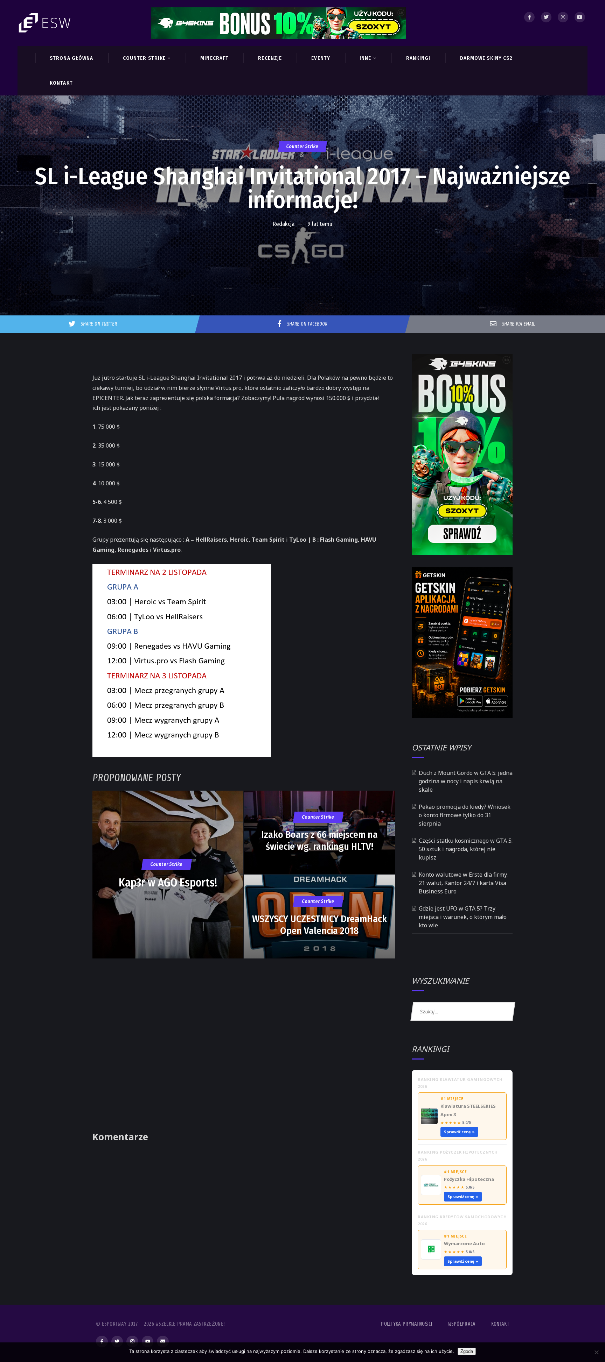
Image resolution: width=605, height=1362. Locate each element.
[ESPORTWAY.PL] (46, 23)
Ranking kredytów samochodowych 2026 (462, 1220)
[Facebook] (529, 17)
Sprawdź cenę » (459, 1131)
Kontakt (500, 1324)
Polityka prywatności (406, 1324)
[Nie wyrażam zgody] (596, 1352)
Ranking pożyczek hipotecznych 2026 (458, 1155)
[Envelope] (163, 1342)
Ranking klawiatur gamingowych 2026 (460, 1083)
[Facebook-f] (102, 1342)
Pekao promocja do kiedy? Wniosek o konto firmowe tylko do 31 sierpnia (464, 815)
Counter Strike (302, 146)
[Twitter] (546, 17)
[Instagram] (563, 17)
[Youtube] (580, 17)
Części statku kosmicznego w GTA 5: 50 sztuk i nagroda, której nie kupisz (466, 849)
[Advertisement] (302, 252)
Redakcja (283, 224)
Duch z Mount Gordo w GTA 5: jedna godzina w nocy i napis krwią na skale (466, 781)
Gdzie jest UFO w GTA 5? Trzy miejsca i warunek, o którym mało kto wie (463, 917)
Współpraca (462, 1324)
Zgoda (466, 1351)
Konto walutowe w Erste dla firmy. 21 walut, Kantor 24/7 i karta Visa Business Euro (463, 883)
